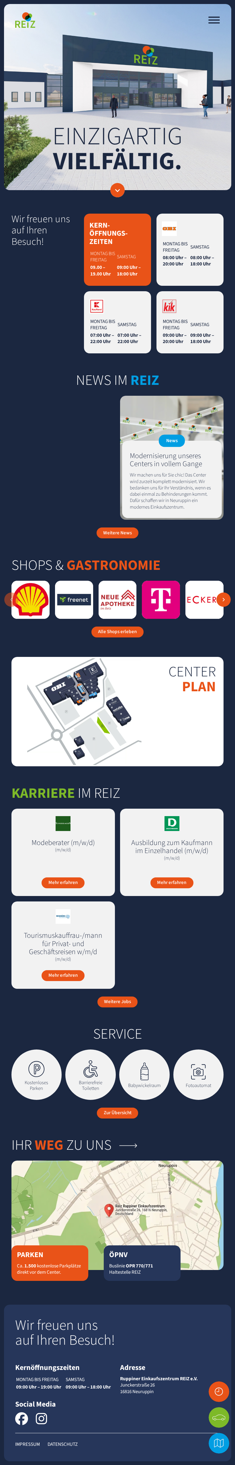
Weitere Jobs (117, 1001)
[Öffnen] (214, 20)
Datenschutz (63, 1444)
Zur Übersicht (118, 1112)
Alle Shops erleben (117, 631)
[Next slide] (223, 599)
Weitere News (117, 532)
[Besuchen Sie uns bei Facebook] (21, 1418)
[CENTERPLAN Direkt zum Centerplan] (219, 1443)
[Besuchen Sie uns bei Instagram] (41, 1418)
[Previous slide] (11, 599)
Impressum (27, 1444)
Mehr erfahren (63, 882)
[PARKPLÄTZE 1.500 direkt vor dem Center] (219, 1417)
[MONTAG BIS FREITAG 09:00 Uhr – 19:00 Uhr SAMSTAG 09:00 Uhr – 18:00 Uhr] (219, 1391)
